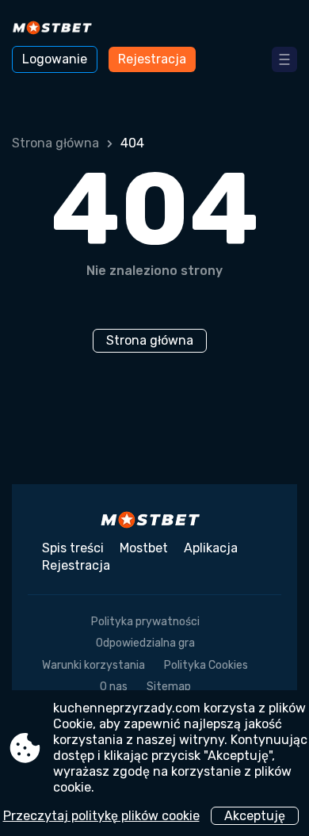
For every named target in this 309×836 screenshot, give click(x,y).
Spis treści (73, 547)
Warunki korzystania (93, 665)
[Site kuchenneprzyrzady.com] (56, 29)
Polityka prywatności (145, 621)
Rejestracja (152, 59)
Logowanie (54, 59)
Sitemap (169, 686)
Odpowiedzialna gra (145, 643)
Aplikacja (211, 547)
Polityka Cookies (206, 665)
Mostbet (144, 547)
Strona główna (55, 143)
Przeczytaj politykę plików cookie (101, 815)
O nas (114, 686)
